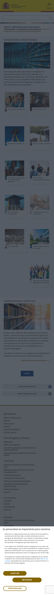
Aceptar (15, 573)
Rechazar (27, 580)
